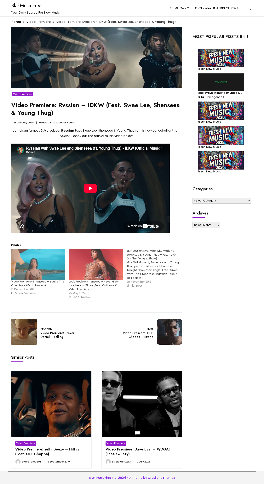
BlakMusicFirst (26, 5)
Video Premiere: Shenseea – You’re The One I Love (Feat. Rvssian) (37, 283)
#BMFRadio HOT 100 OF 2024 (216, 8)
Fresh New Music (209, 69)
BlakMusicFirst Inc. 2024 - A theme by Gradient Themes (132, 477)
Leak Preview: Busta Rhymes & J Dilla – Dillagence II (220, 95)
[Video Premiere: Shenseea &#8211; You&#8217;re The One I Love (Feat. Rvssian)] (38, 264)
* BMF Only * (179, 8)
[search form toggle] (249, 8)
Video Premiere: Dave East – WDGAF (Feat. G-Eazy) (138, 451)
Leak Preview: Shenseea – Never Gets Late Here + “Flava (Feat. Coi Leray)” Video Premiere (94, 285)
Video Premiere (22, 94)
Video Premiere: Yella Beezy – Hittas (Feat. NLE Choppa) (47, 451)
